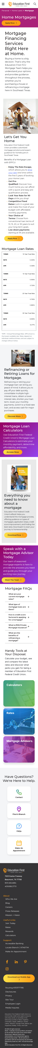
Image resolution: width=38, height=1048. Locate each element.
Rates (8, 927)
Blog (7, 903)
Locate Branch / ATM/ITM (17, 947)
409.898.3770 (10, 886)
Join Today (10, 923)
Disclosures (10, 992)
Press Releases (12, 911)
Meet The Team (12, 580)
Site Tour (9, 999)
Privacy (8, 995)
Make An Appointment (15, 951)
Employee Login (12, 1004)
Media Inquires (12, 1008)
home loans (17, 11)
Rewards (9, 931)
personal (5, 11)
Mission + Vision (12, 915)
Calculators (10, 935)
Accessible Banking (14, 943)
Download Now (15, 535)
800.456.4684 (10, 883)
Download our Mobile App (19, 977)
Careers (8, 907)
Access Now (13, 452)
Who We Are (11, 899)
